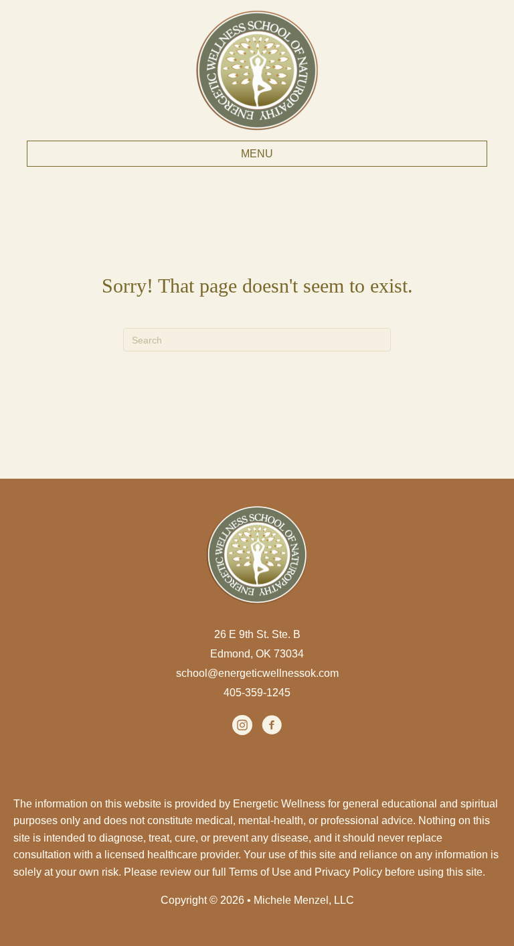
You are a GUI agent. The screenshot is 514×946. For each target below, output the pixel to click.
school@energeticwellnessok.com (257, 673)
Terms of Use (260, 872)
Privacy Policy (348, 872)
